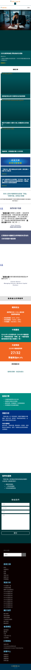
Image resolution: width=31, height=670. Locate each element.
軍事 (5, 573)
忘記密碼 (6, 637)
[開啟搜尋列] (22, 7)
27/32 (15, 353)
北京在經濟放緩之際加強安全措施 (11, 53)
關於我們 (7, 610)
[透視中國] (4, 7)
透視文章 (15, 69)
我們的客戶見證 (15, 208)
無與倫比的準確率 (15, 298)
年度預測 (15, 345)
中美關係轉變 (7, 587)
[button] (15, 4)
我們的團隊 (7, 615)
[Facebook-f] (9, 559)
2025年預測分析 (8, 593)
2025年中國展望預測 (15, 348)
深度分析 (5, 413)
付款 (5, 634)
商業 (5, 571)
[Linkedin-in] (13, 559)
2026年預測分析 (8, 591)
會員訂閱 (5, 396)
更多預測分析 (15, 364)
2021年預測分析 (8, 601)
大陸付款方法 (7, 635)
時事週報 (6, 579)
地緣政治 (6, 569)
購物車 (5, 632)
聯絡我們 (6, 623)
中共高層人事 (7, 585)
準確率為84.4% (15, 357)
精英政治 (15, 307)
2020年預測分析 (8, 603)
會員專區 (7, 627)
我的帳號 (6, 630)
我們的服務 (6, 476)
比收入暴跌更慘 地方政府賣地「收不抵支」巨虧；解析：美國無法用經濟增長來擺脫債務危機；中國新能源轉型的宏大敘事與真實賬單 (15, 181)
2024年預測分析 (8, 595)
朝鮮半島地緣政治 (8, 589)
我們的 (5, 617)
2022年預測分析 (8, 599)
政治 (5, 567)
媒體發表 (6, 656)
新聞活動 (6, 660)
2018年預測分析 (8, 607)
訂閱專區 (7, 641)
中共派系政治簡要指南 (10, 646)
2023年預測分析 (8, 597)
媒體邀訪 (6, 654)
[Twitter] (5, 559)
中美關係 (15, 330)
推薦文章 (6, 577)
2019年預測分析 (8, 605)
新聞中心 (7, 651)
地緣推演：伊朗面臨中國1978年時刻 (12, 151)
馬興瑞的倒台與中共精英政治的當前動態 (13, 96)
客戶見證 (6, 621)
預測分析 (7, 582)
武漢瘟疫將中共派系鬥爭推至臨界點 (13, 648)
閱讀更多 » (3, 63)
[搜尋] (24, 554)
